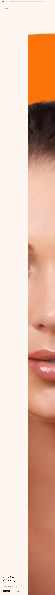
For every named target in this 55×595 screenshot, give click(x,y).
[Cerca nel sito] (44, 1)
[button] (5, 1)
